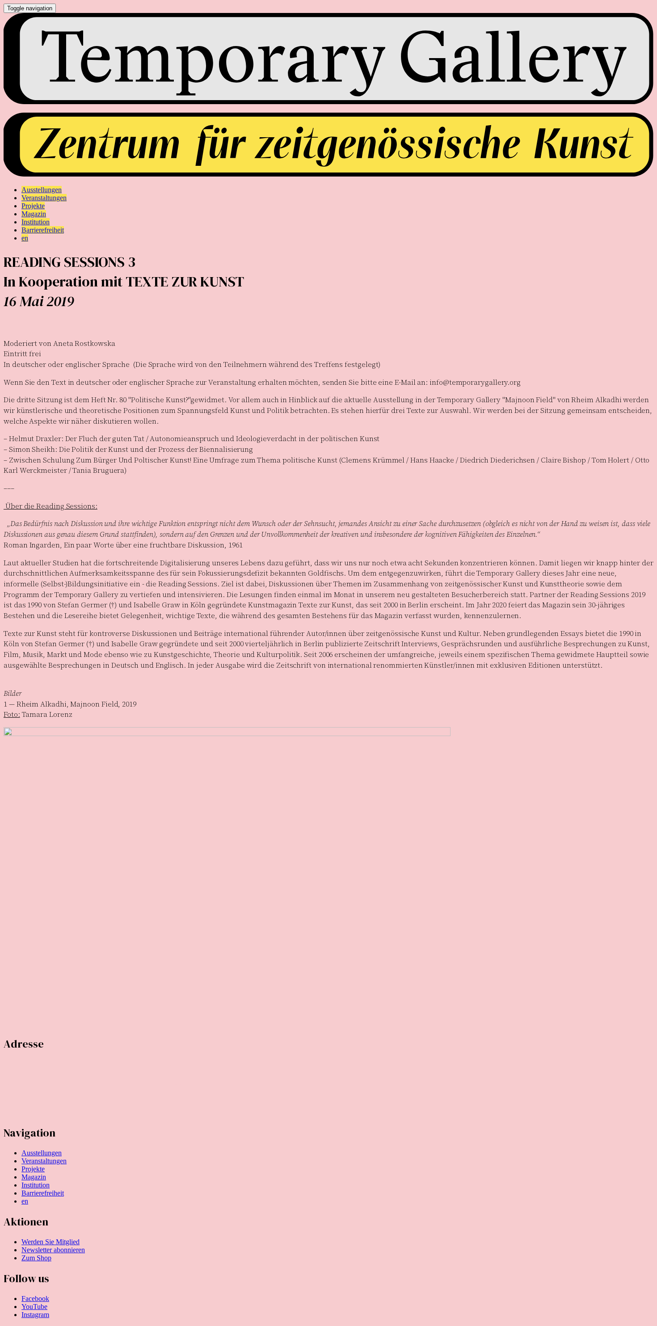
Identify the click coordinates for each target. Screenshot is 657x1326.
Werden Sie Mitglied (50, 1242)
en (24, 1201)
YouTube (34, 1306)
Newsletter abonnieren (53, 1250)
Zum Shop (36, 1258)
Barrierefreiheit (42, 1193)
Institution (35, 1185)
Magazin (33, 1177)
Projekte (33, 1169)
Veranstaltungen (44, 1161)
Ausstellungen (41, 1153)
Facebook (35, 1298)
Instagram (35, 1314)
